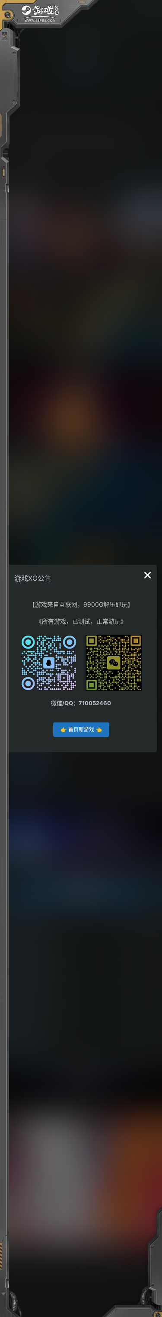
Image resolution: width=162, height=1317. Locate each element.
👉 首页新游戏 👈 (81, 729)
